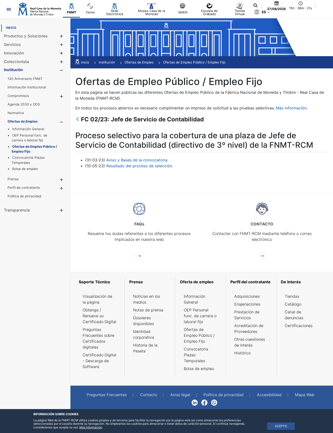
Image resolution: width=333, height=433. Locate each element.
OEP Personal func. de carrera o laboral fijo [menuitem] (200, 315)
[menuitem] (11, 28)
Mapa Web (304, 394)
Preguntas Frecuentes (107, 394)
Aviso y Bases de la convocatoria (136, 160)
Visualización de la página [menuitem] (97, 299)
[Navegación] (9, 9)
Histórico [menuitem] (242, 352)
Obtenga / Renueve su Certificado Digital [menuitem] (99, 315)
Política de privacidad (224, 394)
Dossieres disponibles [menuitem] (143, 320)
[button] (61, 36)
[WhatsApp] (214, 402)
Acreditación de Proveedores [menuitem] (248, 328)
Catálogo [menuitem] (293, 304)
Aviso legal (180, 394)
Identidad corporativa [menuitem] (143, 334)
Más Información (90, 427)
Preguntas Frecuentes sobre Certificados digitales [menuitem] (98, 338)
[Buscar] (255, 5)
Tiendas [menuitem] (292, 296)
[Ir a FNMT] (39, 9)
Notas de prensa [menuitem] (148, 309)
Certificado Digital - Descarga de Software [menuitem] (99, 360)
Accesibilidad (269, 394)
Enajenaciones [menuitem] (247, 304)
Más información (291, 108)
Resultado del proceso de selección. (139, 165)
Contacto (148, 394)
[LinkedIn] (195, 402)
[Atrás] (77, 119)
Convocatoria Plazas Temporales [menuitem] (196, 355)
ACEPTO (281, 426)
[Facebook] (204, 402)
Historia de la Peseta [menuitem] (145, 348)
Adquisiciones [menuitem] (247, 296)
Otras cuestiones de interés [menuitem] (249, 342)
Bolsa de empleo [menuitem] (199, 368)
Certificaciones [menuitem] (299, 325)
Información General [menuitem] (194, 299)
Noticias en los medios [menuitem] (146, 299)
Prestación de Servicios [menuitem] (246, 314)
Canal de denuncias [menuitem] (294, 314)
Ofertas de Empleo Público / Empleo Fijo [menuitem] (199, 335)
